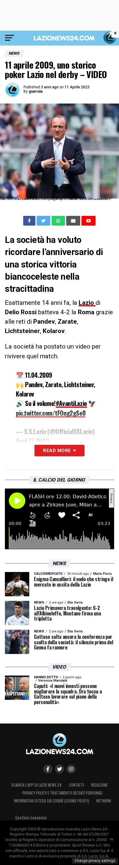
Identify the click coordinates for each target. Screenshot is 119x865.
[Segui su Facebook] (47, 769)
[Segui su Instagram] (71, 769)
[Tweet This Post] (44, 221)
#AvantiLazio (71, 403)
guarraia (35, 91)
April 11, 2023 (32, 440)
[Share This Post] (59, 221)
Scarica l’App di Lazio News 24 (36, 785)
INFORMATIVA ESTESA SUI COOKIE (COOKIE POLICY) (51, 801)
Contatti (76, 785)
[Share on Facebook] (30, 221)
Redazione (99, 785)
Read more (57, 450)
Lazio (87, 302)
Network (103, 801)
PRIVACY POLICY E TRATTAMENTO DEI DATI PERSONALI (62, 793)
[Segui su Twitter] (59, 769)
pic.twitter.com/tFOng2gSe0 (50, 412)
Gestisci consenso (31, 817)
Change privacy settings (94, 861)
